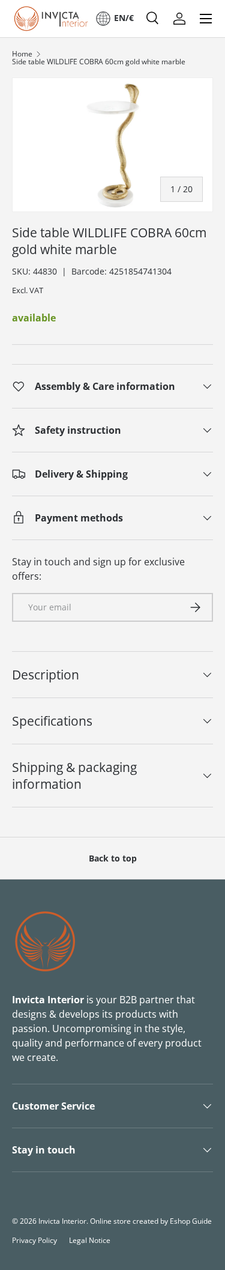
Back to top (113, 858)
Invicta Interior (62, 1221)
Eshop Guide (191, 1221)
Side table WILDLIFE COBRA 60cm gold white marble (98, 61)
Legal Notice (89, 1240)
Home (22, 54)
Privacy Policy (34, 1240)
